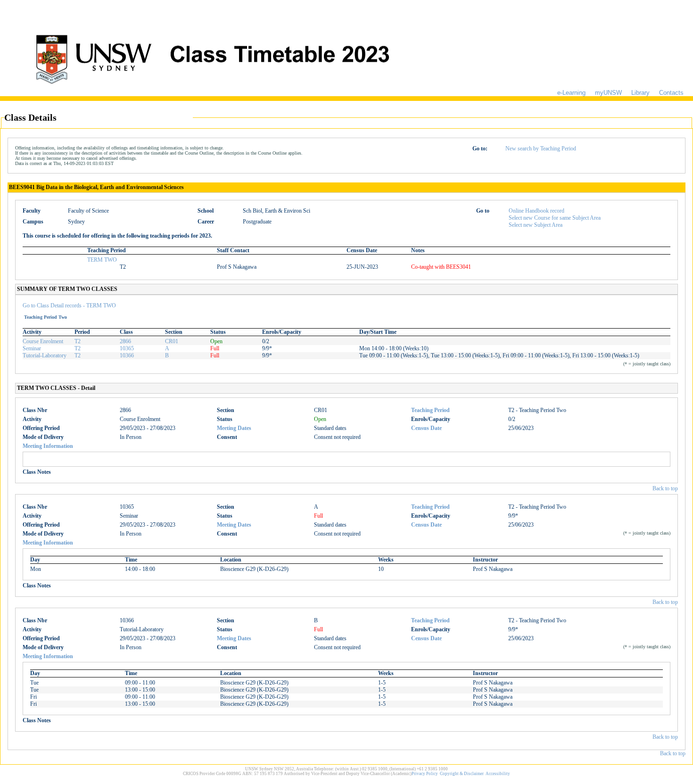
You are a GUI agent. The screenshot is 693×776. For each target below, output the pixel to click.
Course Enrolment (43, 341)
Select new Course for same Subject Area (555, 218)
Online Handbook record (536, 210)
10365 (127, 348)
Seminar (32, 348)
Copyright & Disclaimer (462, 773)
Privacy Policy (425, 773)
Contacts (671, 92)
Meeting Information (48, 446)
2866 (125, 341)
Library (640, 92)
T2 (77, 341)
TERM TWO (102, 259)
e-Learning (571, 92)
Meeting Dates (234, 428)
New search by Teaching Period (540, 148)
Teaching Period (430, 410)
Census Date (426, 428)
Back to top (665, 488)
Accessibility (498, 773)
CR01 (171, 341)
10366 (127, 355)
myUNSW (608, 92)
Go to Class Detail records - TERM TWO (69, 305)
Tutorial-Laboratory (44, 355)
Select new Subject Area (535, 225)
